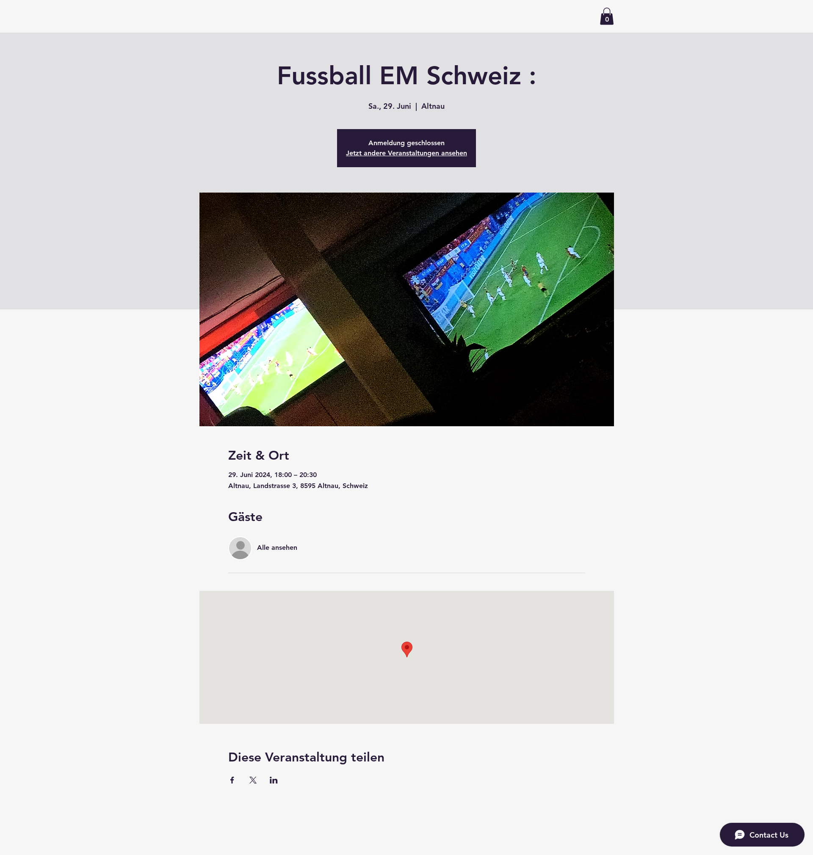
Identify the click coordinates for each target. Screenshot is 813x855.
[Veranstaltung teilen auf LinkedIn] (274, 780)
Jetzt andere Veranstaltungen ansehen (406, 153)
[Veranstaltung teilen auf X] (253, 780)
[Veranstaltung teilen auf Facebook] (232, 780)
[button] (607, 16)
